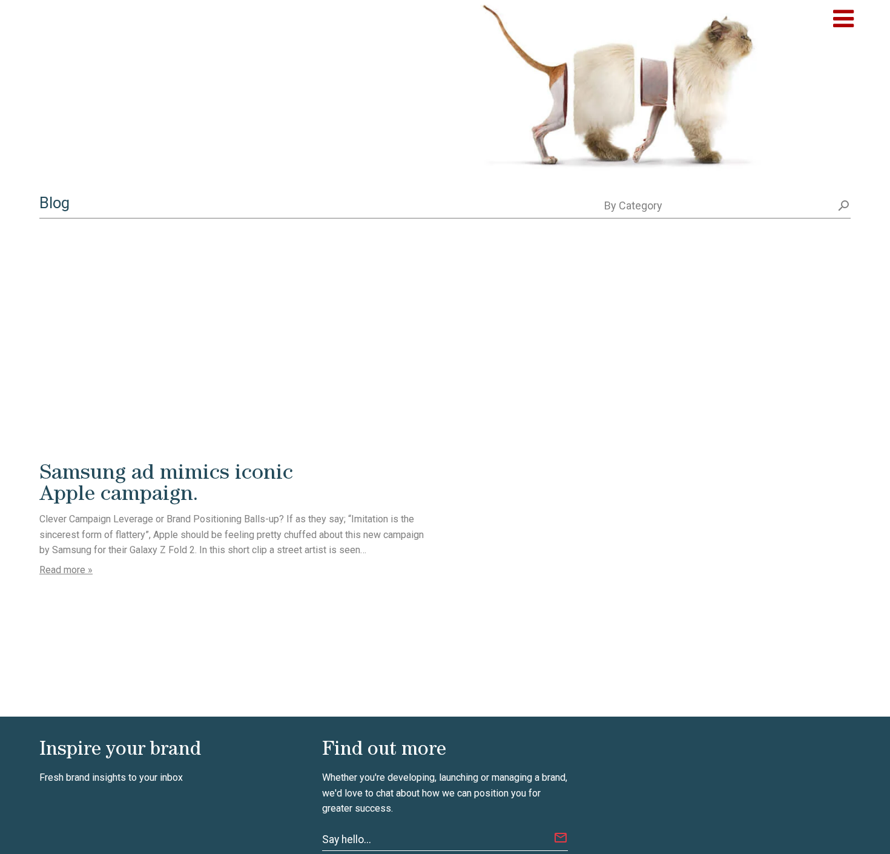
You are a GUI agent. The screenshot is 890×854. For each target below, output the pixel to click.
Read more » (66, 570)
